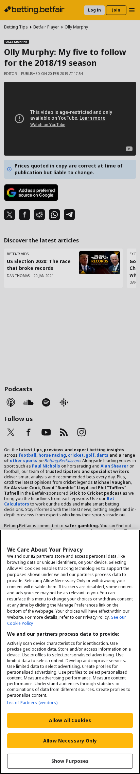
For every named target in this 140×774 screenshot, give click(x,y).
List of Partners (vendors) (32, 703)
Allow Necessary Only (70, 740)
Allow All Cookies (70, 720)
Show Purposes (70, 761)
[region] (70, 652)
